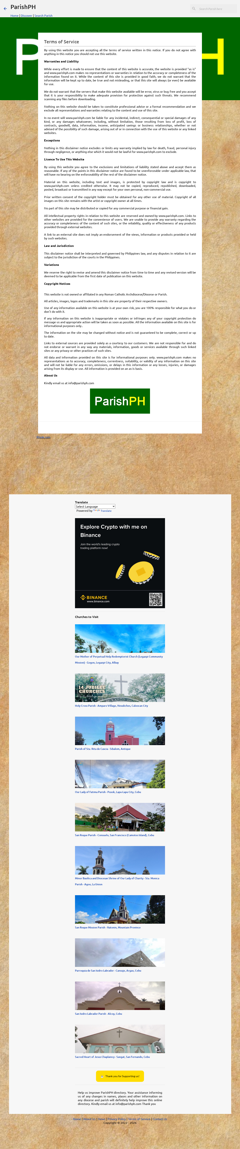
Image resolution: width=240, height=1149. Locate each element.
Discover (26, 15)
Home (14, 15)
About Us (89, 1119)
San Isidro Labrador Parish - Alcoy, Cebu (98, 1013)
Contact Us (160, 1119)
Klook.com (43, 437)
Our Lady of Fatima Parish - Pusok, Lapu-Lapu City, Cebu (108, 792)
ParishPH (23, 6)
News (101, 1119)
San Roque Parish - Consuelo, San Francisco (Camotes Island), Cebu (114, 835)
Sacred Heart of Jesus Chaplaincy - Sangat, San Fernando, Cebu (112, 1057)
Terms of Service (139, 1119)
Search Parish (43, 15)
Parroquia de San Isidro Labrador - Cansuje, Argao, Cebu (108, 970)
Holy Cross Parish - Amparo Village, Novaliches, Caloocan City (111, 705)
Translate (106, 510)
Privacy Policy (117, 1119)
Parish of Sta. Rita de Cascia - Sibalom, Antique (102, 749)
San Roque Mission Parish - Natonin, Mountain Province (108, 927)
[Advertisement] (120, 465)
